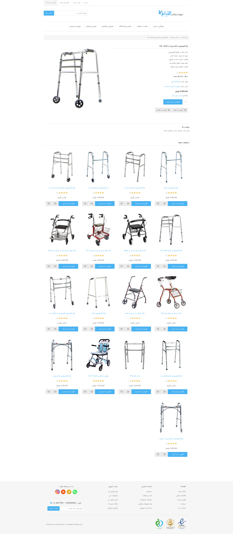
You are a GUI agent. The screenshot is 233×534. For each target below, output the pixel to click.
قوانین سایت (181, 500)
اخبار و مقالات (147, 496)
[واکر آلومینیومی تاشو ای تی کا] (134, 166)
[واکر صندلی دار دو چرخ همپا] (134, 292)
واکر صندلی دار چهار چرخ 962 (171, 313)
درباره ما (183, 504)
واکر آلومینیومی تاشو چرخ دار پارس (171, 439)
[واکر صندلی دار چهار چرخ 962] (171, 292)
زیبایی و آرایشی (91, 26)
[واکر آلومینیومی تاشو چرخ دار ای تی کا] (61, 166)
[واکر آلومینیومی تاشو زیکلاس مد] (171, 354)
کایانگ (179, 131)
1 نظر (186, 76)
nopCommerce (60, 524)
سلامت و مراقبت (142, 26)
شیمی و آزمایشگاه (125, 26)
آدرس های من (113, 500)
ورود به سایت (76, 3)
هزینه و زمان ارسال (177, 96)
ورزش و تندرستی (74, 26)
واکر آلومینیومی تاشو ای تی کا (135, 188)
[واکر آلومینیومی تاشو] (171, 166)
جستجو (149, 491)
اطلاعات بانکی (181, 496)
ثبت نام (86, 3)
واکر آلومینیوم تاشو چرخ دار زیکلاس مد (62, 313)
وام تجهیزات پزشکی (145, 504)
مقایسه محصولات (146, 500)
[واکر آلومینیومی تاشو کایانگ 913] (171, 229)
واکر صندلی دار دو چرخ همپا (134, 313)
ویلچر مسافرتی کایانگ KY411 (98, 376)
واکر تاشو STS (135, 376)
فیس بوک (75, 492)
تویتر (69, 492)
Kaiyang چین (175, 82)
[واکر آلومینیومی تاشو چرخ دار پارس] (171, 417)
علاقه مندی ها (113, 504)
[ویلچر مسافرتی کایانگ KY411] (98, 354)
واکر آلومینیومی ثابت (98, 313)
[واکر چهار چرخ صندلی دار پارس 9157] (98, 229)
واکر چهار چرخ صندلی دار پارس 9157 (98, 250)
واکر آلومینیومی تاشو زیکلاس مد (171, 376)
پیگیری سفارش (113, 508)
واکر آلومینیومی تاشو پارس (62, 376)
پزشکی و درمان (158, 26)
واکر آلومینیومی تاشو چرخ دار (98, 188)
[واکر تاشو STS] (134, 354)
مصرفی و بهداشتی (108, 26)
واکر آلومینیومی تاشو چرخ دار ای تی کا (62, 188)
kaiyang (170, 131)
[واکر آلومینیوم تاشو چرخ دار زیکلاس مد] (61, 292)
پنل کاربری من (113, 491)
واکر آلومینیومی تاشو (171, 188)
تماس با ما (182, 508)
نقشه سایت (182, 491)
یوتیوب (57, 492)
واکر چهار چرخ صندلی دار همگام (135, 250)
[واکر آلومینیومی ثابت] (98, 292)
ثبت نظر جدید (178, 76)
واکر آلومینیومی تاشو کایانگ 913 (171, 250)
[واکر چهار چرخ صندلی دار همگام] (134, 229)
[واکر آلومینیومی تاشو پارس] (61, 354)
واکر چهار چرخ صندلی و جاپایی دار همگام (62, 250)
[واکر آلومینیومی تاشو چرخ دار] (98, 166)
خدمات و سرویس (146, 508)
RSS (63, 492)
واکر (188, 131)
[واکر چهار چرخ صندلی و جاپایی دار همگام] (61, 229)
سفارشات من (113, 496)
